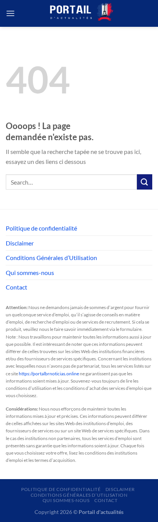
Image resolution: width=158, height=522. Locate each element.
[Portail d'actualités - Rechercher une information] (79, 13)
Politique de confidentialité (41, 228)
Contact (16, 287)
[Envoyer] (144, 181)
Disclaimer (20, 243)
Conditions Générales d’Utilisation (51, 257)
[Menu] (10, 13)
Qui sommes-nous (30, 272)
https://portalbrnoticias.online (49, 373)
